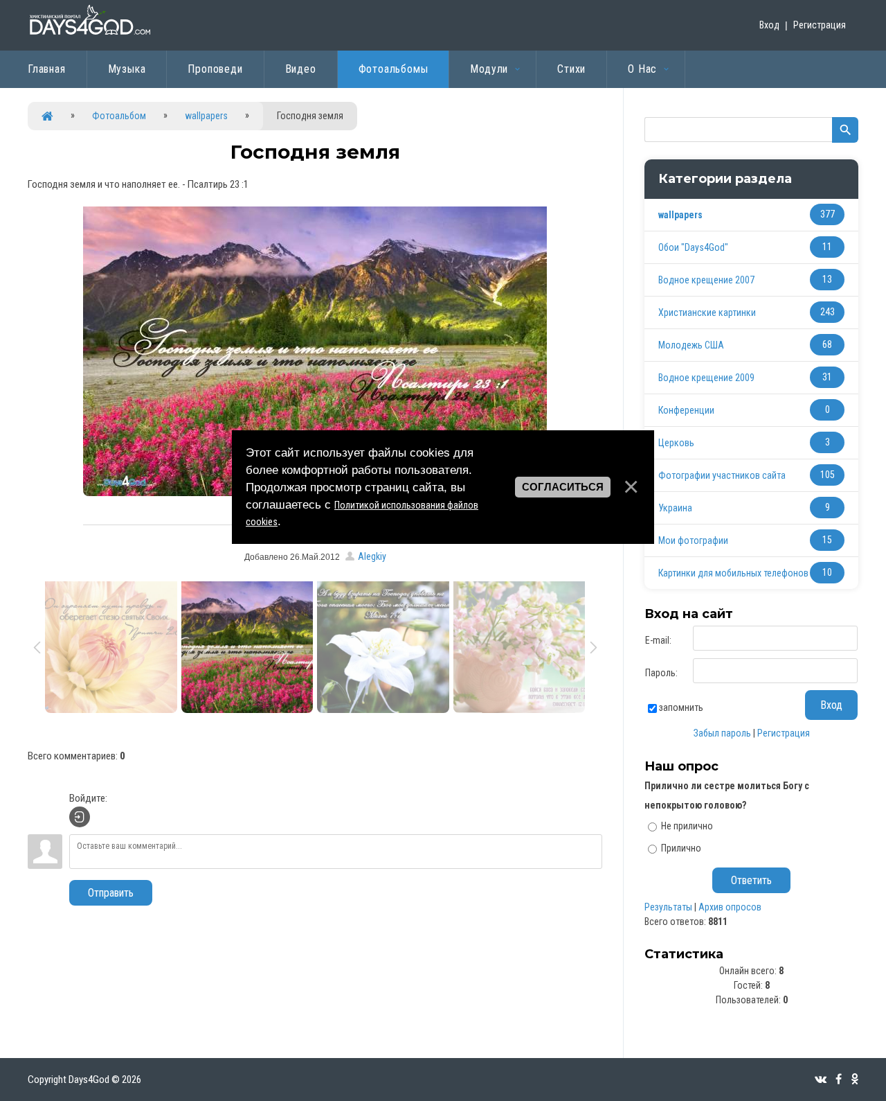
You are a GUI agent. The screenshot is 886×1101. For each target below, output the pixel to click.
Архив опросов (729, 907)
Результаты (668, 907)
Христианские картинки (707, 312)
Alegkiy (372, 556)
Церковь (676, 442)
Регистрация (819, 24)
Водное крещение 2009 (706, 377)
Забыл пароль (722, 733)
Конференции (686, 410)
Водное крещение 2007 (706, 279)
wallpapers (206, 115)
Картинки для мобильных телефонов (733, 573)
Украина (675, 507)
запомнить (681, 707)
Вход (769, 24)
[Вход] (79, 817)
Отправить (111, 892)
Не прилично (687, 825)
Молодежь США (691, 345)
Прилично (681, 848)
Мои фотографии (693, 540)
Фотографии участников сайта (722, 475)
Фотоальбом (119, 115)
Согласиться (563, 486)
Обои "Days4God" (693, 247)
